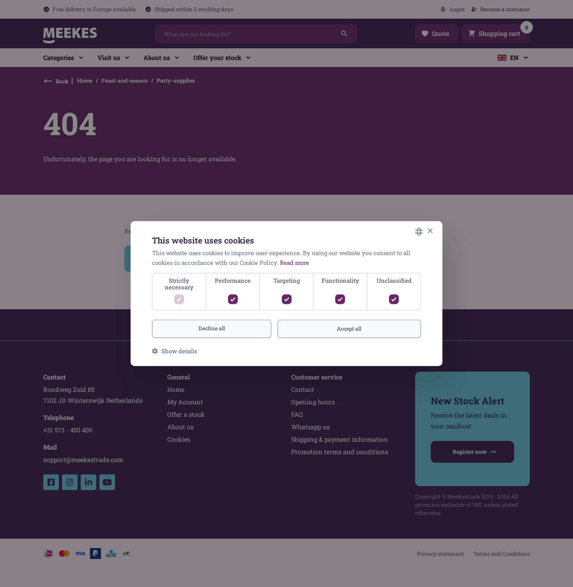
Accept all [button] (349, 328)
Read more (294, 262)
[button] (174, 350)
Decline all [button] (211, 328)
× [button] (430, 231)
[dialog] (286, 293)
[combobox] (419, 231)
